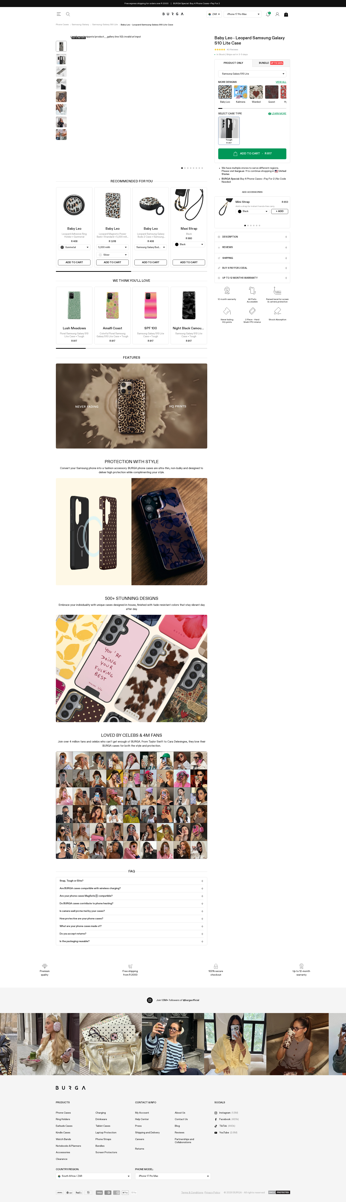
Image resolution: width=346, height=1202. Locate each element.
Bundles (100, 1146)
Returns (139, 1149)
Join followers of (177, 1000)
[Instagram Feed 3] (297, 1044)
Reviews (179, 1132)
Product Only (233, 63)
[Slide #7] (202, 168)
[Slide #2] (187, 168)
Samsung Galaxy (80, 25)
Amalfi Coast (112, 328)
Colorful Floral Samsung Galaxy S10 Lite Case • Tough (112, 335)
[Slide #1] (185, 168)
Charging (101, 1113)
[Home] (173, 14)
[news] (268, 14)
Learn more (279, 114)
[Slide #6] (199, 168)
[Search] (68, 14)
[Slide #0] (182, 168)
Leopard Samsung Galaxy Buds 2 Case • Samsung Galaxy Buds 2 (150, 236)
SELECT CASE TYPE (230, 113)
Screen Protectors (106, 1152)
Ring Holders (63, 1119)
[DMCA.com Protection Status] (279, 1193)
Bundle (271, 63)
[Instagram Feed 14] (110, 1044)
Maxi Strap (189, 228)
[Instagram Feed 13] (48, 1044)
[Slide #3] (190, 168)
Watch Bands (63, 1139)
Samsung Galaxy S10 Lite (105, 25)
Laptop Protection (106, 1132)
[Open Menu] (59, 14)
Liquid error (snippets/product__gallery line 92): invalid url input (105, 36)
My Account (142, 1113)
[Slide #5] (196, 168)
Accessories (63, 1152)
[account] (277, 14)
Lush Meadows (74, 328)
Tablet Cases (103, 1126)
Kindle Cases (63, 1132)
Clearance (61, 1159)
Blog (177, 1126)
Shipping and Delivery (147, 1132)
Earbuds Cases (64, 1126)
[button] (226, 50)
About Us (180, 1113)
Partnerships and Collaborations (184, 1141)
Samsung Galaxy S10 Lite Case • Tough (150, 335)
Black (189, 234)
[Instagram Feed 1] (173, 1044)
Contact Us (181, 1119)
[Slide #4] (193, 168)
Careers (139, 1139)
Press (138, 1126)
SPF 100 (150, 328)
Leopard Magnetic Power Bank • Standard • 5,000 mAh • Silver (112, 236)
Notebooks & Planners (68, 1146)
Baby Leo (74, 228)
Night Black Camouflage (191, 328)
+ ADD (279, 211)
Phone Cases (62, 25)
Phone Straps (103, 1139)
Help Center (142, 1119)
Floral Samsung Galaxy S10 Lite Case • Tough (74, 335)
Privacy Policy (212, 1192)
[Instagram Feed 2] (235, 1044)
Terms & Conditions (192, 1192)
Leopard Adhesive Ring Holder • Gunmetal (74, 235)
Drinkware (101, 1119)
